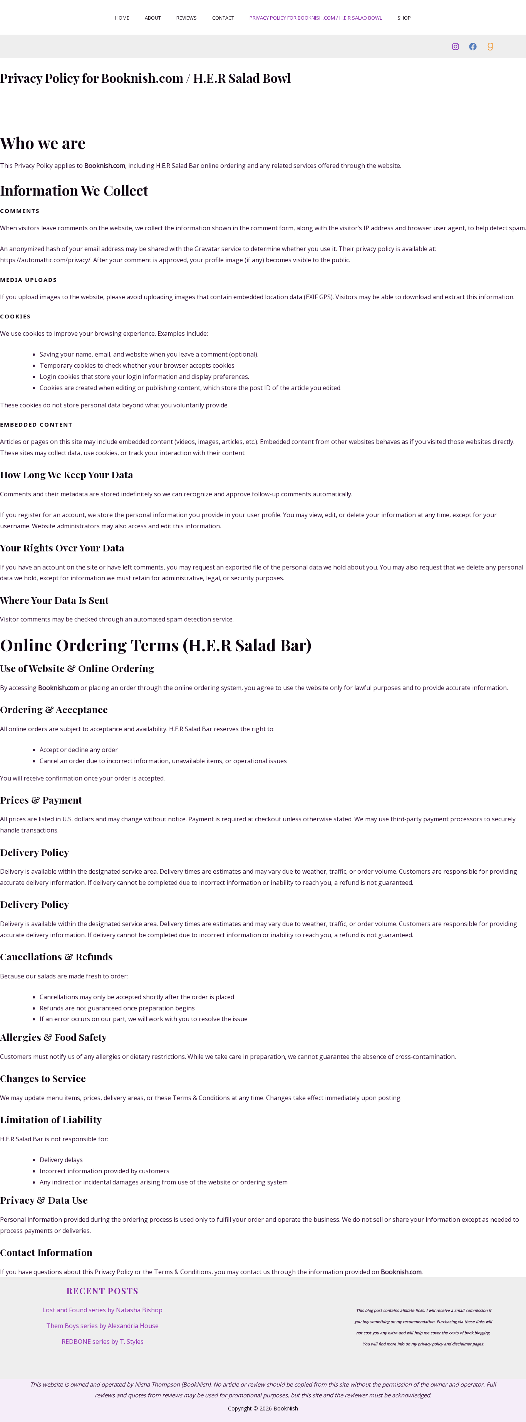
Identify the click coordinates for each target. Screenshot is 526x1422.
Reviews (186, 17)
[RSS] (490, 46)
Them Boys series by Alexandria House (102, 1326)
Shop (404, 17)
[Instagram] (455, 46)
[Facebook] (473, 46)
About (153, 17)
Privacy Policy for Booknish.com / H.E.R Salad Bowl (316, 17)
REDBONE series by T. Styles (103, 1341)
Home (122, 17)
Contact (223, 17)
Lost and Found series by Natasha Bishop (102, 1310)
